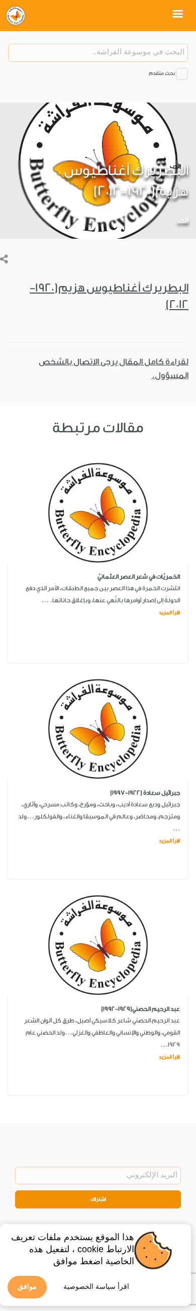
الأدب (182, 221)
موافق (27, 1286)
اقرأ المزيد (169, 613)
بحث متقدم (162, 73)
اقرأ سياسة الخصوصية (96, 1286)
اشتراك (98, 1199)
